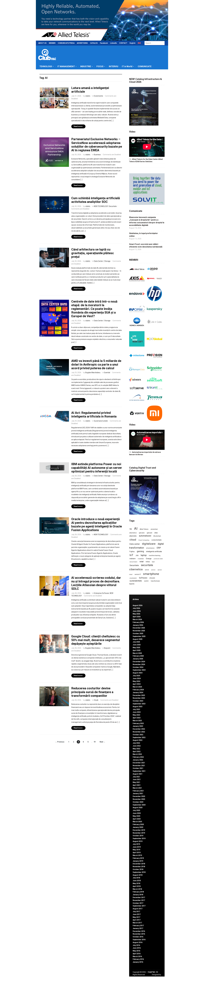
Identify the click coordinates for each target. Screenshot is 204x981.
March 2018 (137, 889)
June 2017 (137, 914)
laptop (144, 555)
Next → (102, 742)
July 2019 (136, 844)
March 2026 (137, 619)
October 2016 (138, 937)
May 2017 (136, 917)
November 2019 (139, 833)
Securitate (113, 206)
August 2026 (137, 605)
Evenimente (98, 96)
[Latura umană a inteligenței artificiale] (54, 98)
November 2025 (139, 631)
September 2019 (139, 838)
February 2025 (138, 656)
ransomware (133, 562)
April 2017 (136, 920)
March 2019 (137, 855)
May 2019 (136, 850)
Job (137, 555)
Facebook (104, 43)
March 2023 (137, 721)
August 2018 (137, 875)
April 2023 (136, 718)
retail (141, 561)
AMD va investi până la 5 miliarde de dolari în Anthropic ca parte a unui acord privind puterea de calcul (96, 364)
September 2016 (139, 940)
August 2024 (137, 673)
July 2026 (136, 608)
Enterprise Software (101, 593)
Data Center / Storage (102, 261)
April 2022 (136, 751)
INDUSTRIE (85, 66)
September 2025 (139, 636)
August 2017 (137, 909)
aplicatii (149, 533)
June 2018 (137, 881)
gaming (140, 551)
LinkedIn (113, 43)
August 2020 (137, 807)
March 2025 (137, 653)
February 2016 (138, 959)
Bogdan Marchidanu (92, 372)
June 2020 (137, 813)
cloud (133, 539)
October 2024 (138, 667)
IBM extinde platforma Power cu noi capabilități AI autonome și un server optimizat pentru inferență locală (96, 467)
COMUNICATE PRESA (66, 43)
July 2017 (136, 911)
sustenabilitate (136, 581)
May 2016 (136, 951)
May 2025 (136, 647)
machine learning (154, 555)
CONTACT (123, 43)
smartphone (151, 574)
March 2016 (137, 956)
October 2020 (138, 802)
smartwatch (133, 578)
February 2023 (138, 723)
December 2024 (139, 662)
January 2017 (138, 928)
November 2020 (139, 799)
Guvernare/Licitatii (101, 421)
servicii (153, 570)
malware (133, 559)
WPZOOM (157, 977)
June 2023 (137, 712)
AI (135, 528)
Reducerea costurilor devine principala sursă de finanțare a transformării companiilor (92, 691)
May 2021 (136, 782)
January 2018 (138, 895)
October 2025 (138, 633)
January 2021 (138, 793)
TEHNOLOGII (45, 66)
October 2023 (138, 701)
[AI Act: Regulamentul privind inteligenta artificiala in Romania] (54, 416)
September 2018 (139, 872)
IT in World (127, 66)
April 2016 (136, 954)
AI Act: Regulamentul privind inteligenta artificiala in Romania (94, 414)
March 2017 (137, 923)
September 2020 (139, 805)
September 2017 (139, 906)
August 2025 (137, 639)
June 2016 (137, 948)
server (147, 570)
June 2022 (137, 746)
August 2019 (137, 841)
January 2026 (138, 625)
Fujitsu (132, 552)
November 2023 (139, 698)
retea (148, 562)
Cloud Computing (143, 540)
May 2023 (136, 715)
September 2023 (139, 704)
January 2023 (138, 726)
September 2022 (139, 737)
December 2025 (139, 628)
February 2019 (138, 858)
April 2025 (136, 650)
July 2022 (136, 743)
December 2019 (139, 830)
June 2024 (137, 678)
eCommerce (150, 548)
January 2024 (138, 692)
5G (131, 529)
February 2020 (138, 824)
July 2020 (136, 810)
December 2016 (139, 931)
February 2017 (138, 925)
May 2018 (136, 883)
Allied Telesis (144, 529)
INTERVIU (113, 66)
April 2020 (136, 819)
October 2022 (138, 735)
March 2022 (137, 754)
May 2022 (136, 749)
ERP (159, 547)
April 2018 (136, 886)
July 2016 (136, 945)
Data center (135, 544)
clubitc (87, 96)
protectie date (158, 559)
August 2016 (137, 942)
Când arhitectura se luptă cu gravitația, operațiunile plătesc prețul (92, 253)
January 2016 (138, 962)
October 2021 (138, 768)
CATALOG (94, 43)
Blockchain (157, 536)
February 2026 (138, 622)
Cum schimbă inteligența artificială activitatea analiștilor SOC (95, 200)
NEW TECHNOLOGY (101, 206)
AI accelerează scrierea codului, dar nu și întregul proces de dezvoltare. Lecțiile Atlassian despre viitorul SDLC (96, 583)
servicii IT (138, 574)
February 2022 (138, 757)
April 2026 (136, 617)
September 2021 (139, 771)
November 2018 (139, 866)
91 (95, 742)
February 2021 (138, 791)
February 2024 (138, 690)
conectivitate (156, 540)
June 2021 (137, 779)
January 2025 (138, 659)
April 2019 (136, 852)
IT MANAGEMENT (66, 66)
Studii (96, 700)
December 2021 (139, 763)
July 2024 (136, 676)
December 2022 (139, 729)
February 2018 (138, 892)
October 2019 (138, 836)
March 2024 (137, 687)
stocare (152, 578)
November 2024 (139, 664)
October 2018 (138, 869)
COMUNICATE (144, 66)
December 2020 (139, 796)
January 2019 (138, 861)
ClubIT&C (151, 972)
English (132, 43)
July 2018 (136, 878)
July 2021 (136, 777)
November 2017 (139, 900)
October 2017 (138, 903)
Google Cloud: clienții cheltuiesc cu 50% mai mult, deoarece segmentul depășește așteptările (95, 640)
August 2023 (137, 706)
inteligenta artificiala (154, 551)
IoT (131, 555)
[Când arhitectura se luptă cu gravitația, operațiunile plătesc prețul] (54, 257)
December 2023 (139, 695)
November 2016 (139, 934)
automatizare (145, 536)
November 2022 (139, 732)
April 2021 (136, 785)
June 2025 (137, 645)
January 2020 (138, 827)
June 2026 (137, 611)
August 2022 (137, 740)
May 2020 (136, 816)
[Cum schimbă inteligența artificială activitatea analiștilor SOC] (54, 204)
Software (143, 578)
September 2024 (139, 670)
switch (146, 581)
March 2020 (137, 822)
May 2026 (136, 614)
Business (97, 155)
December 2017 (139, 897)
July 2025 (136, 642)
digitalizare (148, 543)
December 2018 (139, 864)
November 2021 (139, 765)
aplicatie (141, 533)
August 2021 (137, 774)
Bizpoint (107, 648)
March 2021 (137, 788)
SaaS (153, 562)
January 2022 (138, 760)
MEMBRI (52, 43)
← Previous (59, 742)
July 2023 (136, 709)
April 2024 (136, 684)
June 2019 (137, 847)
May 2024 (136, 681)
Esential (107, 372)
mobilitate (141, 559)
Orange (148, 559)
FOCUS (99, 66)
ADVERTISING (82, 43)
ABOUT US (42, 43)
